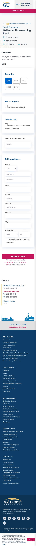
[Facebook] (23, 518)
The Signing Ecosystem (10, 358)
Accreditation (7, 348)
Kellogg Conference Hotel (11, 411)
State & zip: (9, 230)
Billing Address (12, 159)
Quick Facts (6, 340)
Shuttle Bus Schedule (9, 409)
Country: (8, 203)
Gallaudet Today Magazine (11, 445)
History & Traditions (9, 345)
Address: (8, 212)
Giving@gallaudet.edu (11, 291)
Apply (18, 325)
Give (24, 325)
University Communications (11, 478)
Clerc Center (7, 480)
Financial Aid (7, 460)
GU (4, 23)
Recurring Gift (12, 101)
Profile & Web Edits (9, 389)
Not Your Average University (12, 361)
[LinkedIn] (28, 518)
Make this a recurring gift (16, 107)
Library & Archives (8, 376)
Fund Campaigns (11, 27)
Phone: (7, 194)
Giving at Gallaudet (9, 447)
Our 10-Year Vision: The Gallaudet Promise (16, 353)
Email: (7, 186)
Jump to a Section (17, 11)
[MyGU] (4, 518)
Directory (6, 370)
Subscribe (6, 442)
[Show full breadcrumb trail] (7, 23)
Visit (12, 325)
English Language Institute (11, 483)
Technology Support (9, 378)
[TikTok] (4, 523)
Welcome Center (8, 414)
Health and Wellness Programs (12, 384)
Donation (9, 74)
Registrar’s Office (8, 465)
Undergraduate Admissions (11, 473)
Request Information (18, 327)
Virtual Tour (6, 404)
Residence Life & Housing (11, 467)
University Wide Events (10, 437)
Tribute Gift (10, 119)
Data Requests (7, 439)
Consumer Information (10, 350)
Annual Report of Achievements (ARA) (14, 356)
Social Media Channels (10, 434)
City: (6, 222)
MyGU (5, 373)
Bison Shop (6, 391)
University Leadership (9, 342)
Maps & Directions (8, 406)
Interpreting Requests (9, 381)
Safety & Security (8, 470)
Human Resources (8, 462)
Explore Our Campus (9, 401)
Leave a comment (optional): (15, 138)
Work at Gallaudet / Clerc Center (13, 432)
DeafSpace (6, 422)
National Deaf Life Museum (11, 417)
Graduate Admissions (9, 475)
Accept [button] (31, 540)
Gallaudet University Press (11, 450)
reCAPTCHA (8, 262)
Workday (5, 386)
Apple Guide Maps (8, 419)
